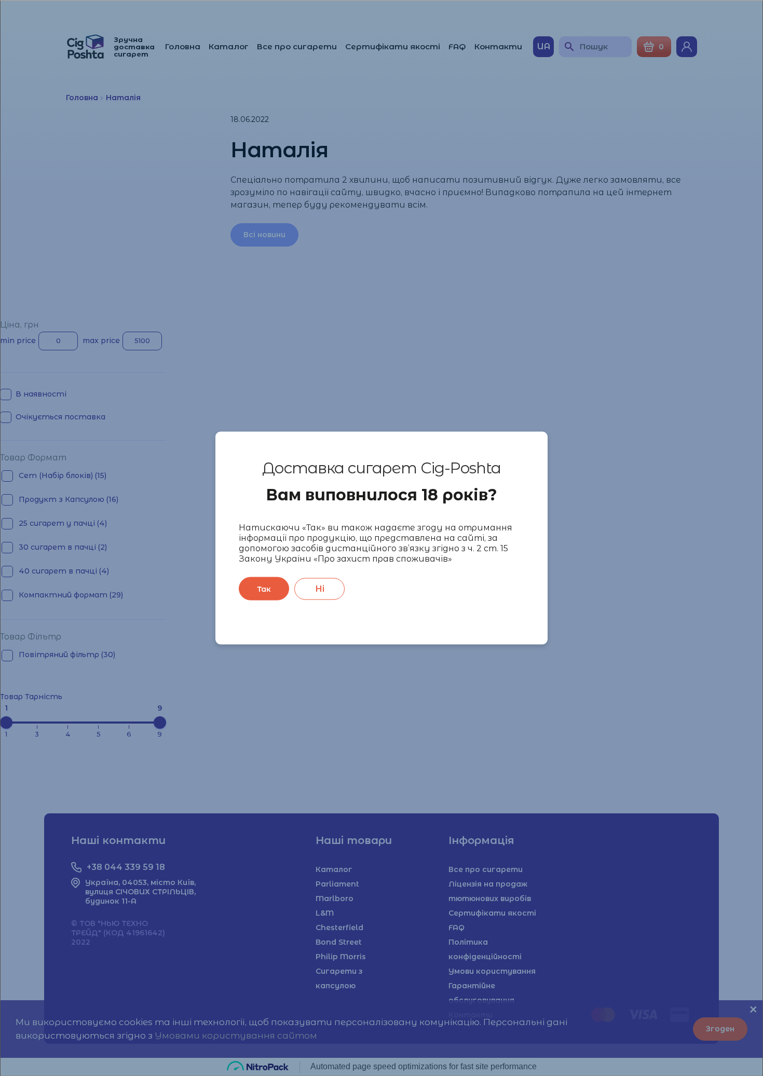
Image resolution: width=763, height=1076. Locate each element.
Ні (319, 588)
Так (264, 588)
